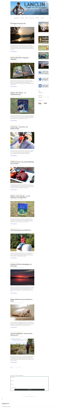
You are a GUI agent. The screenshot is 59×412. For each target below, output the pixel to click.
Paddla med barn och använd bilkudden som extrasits (22, 162)
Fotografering (12, 262)
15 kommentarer (21, 231)
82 (16, 367)
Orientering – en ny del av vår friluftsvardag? (19, 127)
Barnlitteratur (12, 56)
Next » (19, 367)
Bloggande (12, 228)
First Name (12, 380)
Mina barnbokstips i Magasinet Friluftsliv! (19, 58)
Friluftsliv (17, 262)
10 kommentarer (21, 302)
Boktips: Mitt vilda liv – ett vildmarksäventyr (18, 93)
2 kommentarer (21, 130)
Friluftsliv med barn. (19, 56)
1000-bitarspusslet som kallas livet (20, 230)
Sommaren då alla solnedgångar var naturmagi (21, 265)
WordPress (27, 396)
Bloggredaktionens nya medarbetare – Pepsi (21, 300)
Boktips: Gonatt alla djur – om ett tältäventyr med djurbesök (20, 197)
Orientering (19, 125)
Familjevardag (16, 228)
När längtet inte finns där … (18, 23)
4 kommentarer (21, 165)
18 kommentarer (21, 267)
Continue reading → (13, 51)
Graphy (31, 396)
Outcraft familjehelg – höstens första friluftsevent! (21, 334)
